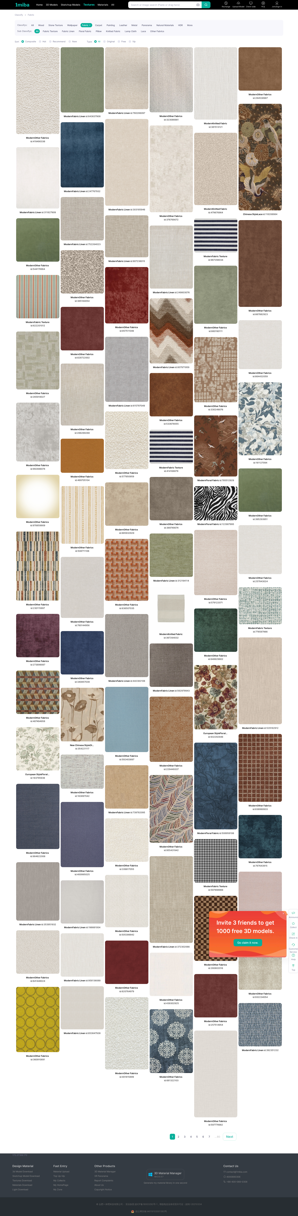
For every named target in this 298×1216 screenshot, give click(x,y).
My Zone (57, 1189)
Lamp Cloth (130, 31)
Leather (123, 25)
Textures (89, 4)
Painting (111, 25)
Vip (134, 41)
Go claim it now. (247, 942)
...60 (217, 1136)
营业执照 (130, 1204)
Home (39, 4)
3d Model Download (22, 1171)
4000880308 (233, 1176)
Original (111, 41)
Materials (103, 4)
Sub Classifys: (24, 31)
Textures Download (22, 1180)
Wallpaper (72, 25)
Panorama (147, 25)
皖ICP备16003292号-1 (146, 1204)
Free (123, 41)
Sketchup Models (70, 4)
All (112, 4)
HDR (180, 25)
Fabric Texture (50, 31)
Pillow (99, 31)
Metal (134, 25)
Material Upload (61, 1171)
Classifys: (22, 25)
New (74, 41)
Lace (143, 31)
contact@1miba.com (236, 1171)
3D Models (52, 4)
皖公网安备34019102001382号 (151, 1211)
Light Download (20, 1189)
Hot (44, 41)
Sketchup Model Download (26, 1176)
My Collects (59, 1180)
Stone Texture (55, 25)
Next (229, 1137)
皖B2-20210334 (193, 1204)
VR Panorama (101, 1176)
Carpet (98, 25)
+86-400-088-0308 (236, 1181)
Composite (30, 41)
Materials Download (22, 1185)
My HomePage (60, 1185)
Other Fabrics (157, 31)
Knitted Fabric (113, 31)
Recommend (59, 41)
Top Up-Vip (59, 1176)
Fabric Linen (68, 31)
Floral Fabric (85, 31)
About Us (99, 1185)
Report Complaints (103, 1180)
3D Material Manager (105, 1171)
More (189, 25)
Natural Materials (165, 25)
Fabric (31, 14)
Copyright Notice (103, 1189)
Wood (41, 25)
